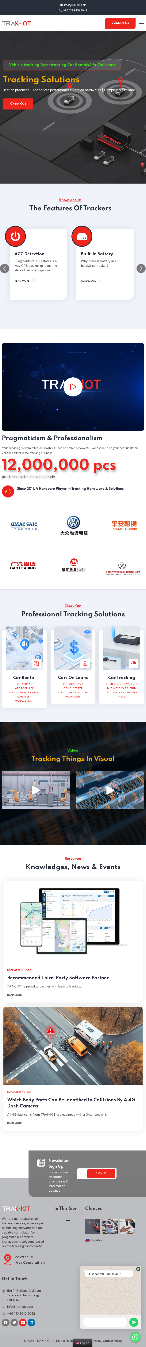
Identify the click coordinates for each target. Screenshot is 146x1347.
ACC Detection (29, 254)
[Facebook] (6, 1322)
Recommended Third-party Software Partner (58, 978)
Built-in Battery (97, 254)
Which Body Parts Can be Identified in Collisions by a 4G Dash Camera (71, 1103)
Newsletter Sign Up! (59, 1164)
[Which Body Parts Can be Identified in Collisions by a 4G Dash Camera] (73, 1046)
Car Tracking (121, 678)
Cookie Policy (112, 1341)
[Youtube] (23, 1322)
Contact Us (120, 23)
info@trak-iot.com (74, 4)
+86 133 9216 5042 (75, 10)
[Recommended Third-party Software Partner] (73, 922)
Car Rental (24, 678)
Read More (18, 109)
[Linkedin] (31, 1322)
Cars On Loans (73, 678)
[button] (66, 315)
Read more (22, 281)
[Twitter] (14, 1322)
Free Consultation (30, 1263)
